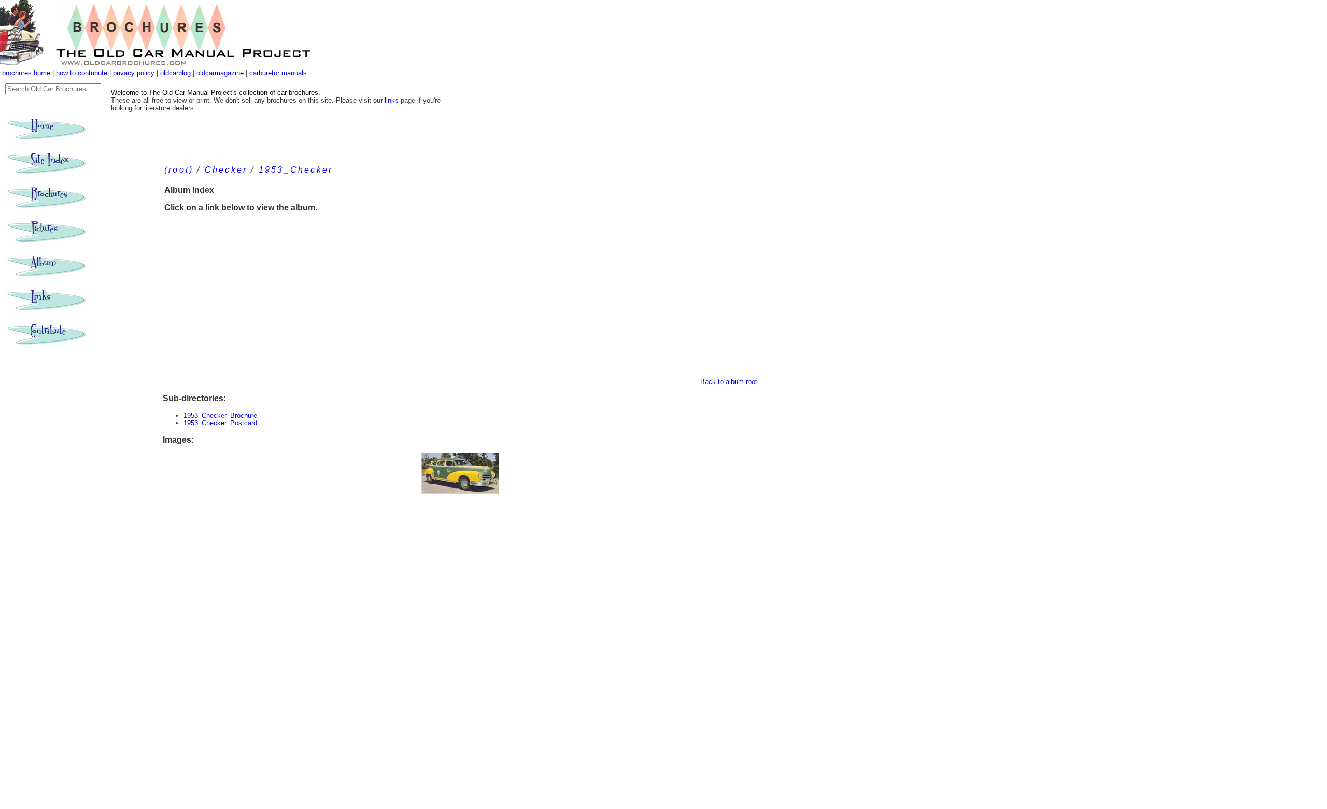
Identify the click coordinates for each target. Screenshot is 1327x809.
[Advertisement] (460, 300)
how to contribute (81, 73)
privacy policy (135, 73)
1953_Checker (296, 169)
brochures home (26, 73)
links (392, 100)
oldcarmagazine (221, 73)
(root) (178, 169)
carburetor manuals (277, 73)
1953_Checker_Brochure (220, 415)
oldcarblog (175, 73)
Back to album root (728, 382)
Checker (226, 169)
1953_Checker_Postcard (220, 423)
